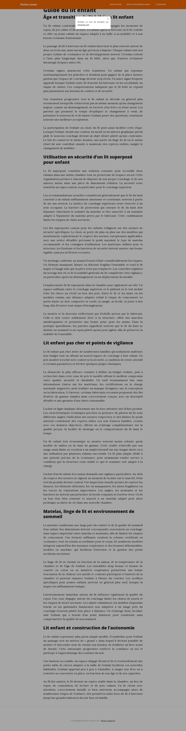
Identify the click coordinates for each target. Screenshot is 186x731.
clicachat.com (83, 25)
